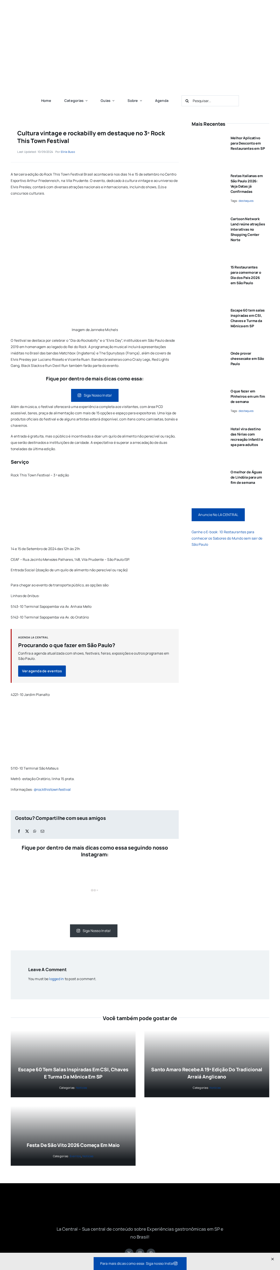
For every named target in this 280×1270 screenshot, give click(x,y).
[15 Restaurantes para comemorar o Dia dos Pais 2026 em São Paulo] (208, 265)
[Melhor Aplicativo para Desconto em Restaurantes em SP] (208, 136)
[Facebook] (19, 831)
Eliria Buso (68, 152)
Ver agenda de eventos (42, 671)
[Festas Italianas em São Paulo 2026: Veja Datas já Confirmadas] (208, 174)
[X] (27, 831)
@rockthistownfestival (52, 789)
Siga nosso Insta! (98, 395)
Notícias (81, 1088)
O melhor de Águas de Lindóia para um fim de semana (246, 477)
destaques (246, 201)
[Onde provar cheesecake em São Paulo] (208, 351)
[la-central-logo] (140, 8)
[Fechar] (273, 1259)
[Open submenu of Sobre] (140, 100)
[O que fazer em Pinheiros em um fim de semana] (208, 389)
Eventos (75, 1156)
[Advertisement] (140, 59)
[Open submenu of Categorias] (86, 100)
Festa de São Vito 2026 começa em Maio (73, 1145)
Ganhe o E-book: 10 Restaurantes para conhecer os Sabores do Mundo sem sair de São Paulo (227, 538)
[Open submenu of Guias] (112, 100)
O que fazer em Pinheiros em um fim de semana (248, 396)
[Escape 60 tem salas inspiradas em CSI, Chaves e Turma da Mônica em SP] (208, 308)
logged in (56, 978)
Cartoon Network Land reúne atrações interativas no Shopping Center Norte (248, 229)
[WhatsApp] (34, 831)
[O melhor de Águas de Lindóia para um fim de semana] (208, 470)
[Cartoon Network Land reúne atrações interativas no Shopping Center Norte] (208, 217)
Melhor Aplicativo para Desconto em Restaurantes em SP (248, 143)
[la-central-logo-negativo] (140, 1202)
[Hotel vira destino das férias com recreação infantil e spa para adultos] (208, 427)
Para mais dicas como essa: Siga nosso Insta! (137, 1263)
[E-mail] (42, 831)
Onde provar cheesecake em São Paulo (247, 358)
